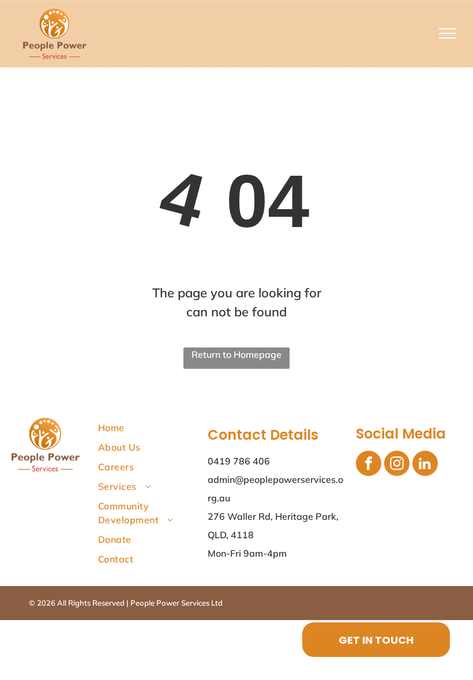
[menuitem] (150, 427)
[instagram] (397, 465)
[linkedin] (425, 465)
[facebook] (368, 465)
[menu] (448, 33)
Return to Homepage (236, 354)
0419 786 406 (239, 461)
